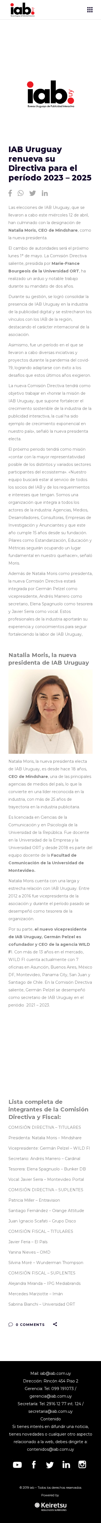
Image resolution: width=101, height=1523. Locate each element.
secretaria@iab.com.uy (50, 1411)
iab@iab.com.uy (55, 1373)
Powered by (50, 1495)
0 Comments (30, 1325)
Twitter (50, 1464)
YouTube (17, 1464)
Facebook (33, 1464)
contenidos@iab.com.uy (50, 1449)
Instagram (82, 1464)
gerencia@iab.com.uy (50, 1396)
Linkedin (66, 1464)
